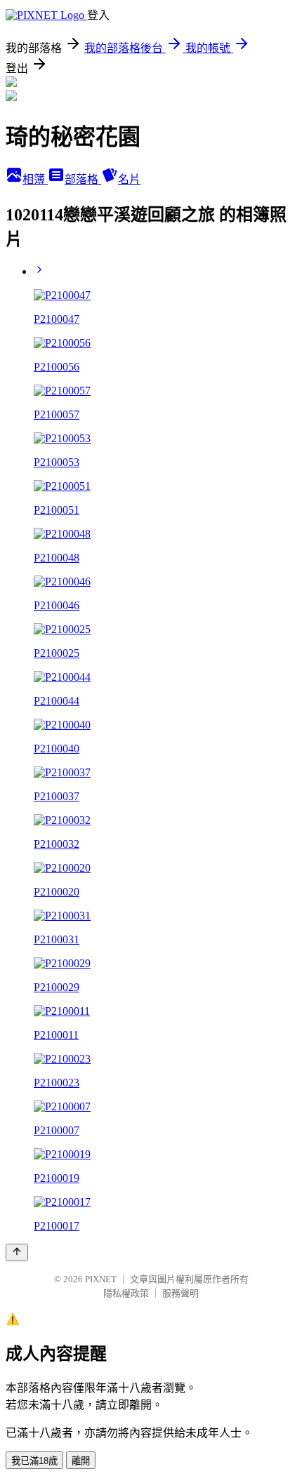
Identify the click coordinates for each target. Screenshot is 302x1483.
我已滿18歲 (34, 1461)
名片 (129, 179)
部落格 (83, 179)
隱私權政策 (126, 1293)
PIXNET (101, 1279)
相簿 (35, 179)
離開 (81, 1461)
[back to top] (17, 1252)
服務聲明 (180, 1293)
